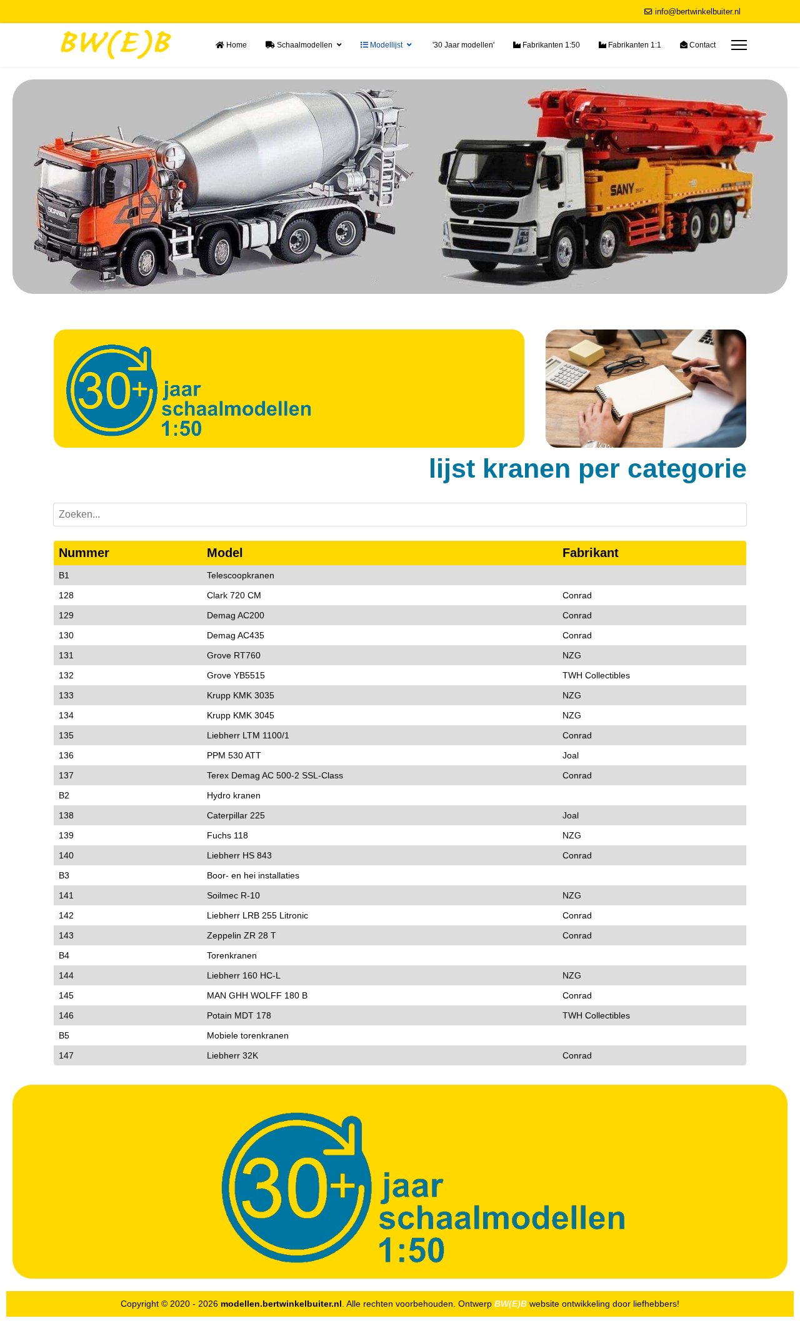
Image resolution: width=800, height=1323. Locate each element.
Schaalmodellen (303, 45)
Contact (702, 45)
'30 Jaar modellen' (462, 45)
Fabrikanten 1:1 (633, 45)
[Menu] (739, 45)
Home (235, 45)
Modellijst (385, 45)
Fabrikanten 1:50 (550, 45)
